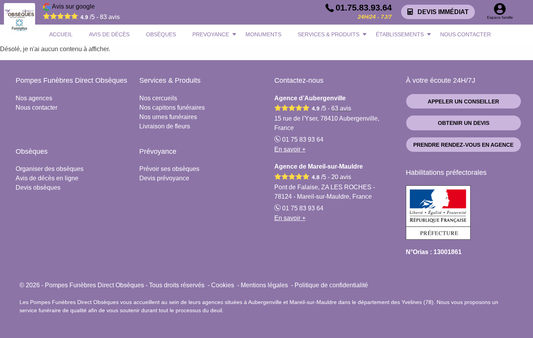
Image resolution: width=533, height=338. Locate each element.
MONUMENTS (263, 34)
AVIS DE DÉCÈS (109, 34)
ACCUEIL (61, 34)
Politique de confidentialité (331, 285)
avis (110, 17)
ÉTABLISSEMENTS (400, 34)
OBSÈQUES (161, 34)
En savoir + (290, 149)
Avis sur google (85, 11)
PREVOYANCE (210, 34)
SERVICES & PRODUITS (328, 34)
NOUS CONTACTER (465, 34)
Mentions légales (264, 285)
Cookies (222, 285)
